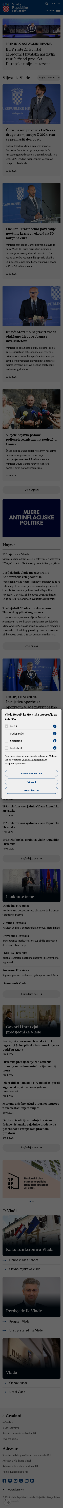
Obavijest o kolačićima (33, 759)
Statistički (16, 740)
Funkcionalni (17, 733)
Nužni (13, 726)
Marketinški (16, 748)
